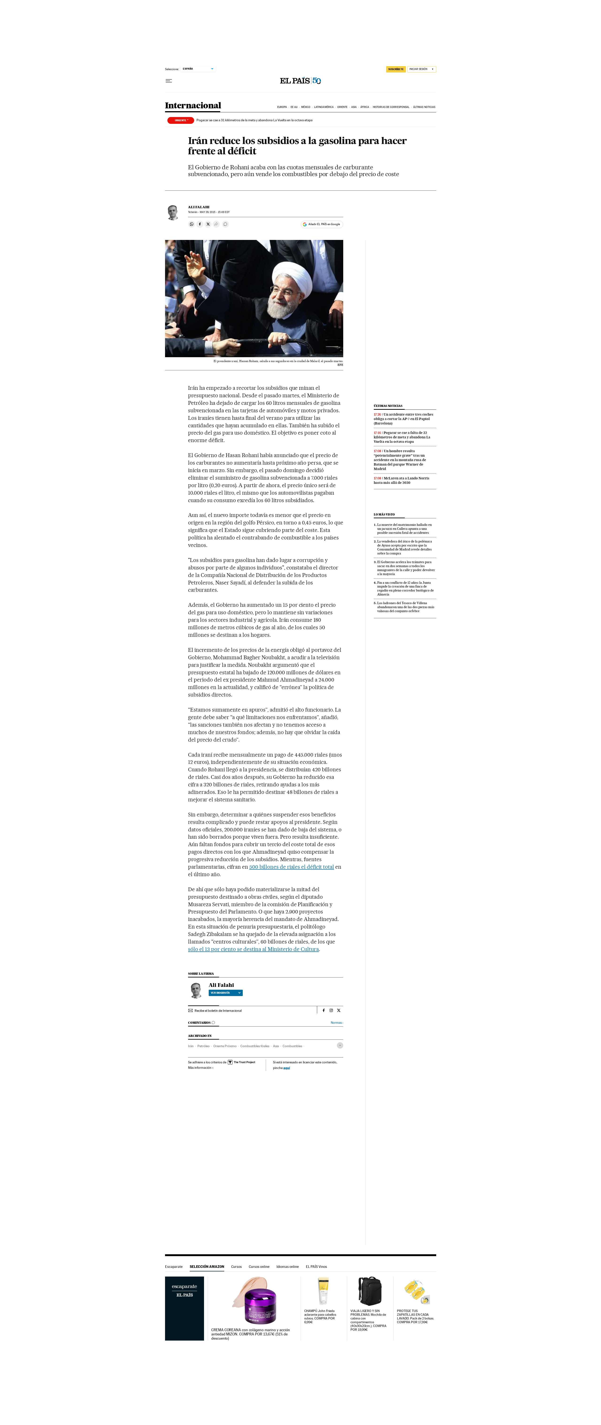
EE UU (294, 107)
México (306, 107)
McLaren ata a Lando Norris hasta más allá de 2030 (401, 480)
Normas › (337, 1022)
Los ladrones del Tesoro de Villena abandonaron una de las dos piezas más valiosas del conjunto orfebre (405, 607)
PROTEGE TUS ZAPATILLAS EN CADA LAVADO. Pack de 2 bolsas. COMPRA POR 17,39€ (415, 1316)
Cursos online (259, 1267)
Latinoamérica (324, 107)
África (364, 107)
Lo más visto (384, 514)
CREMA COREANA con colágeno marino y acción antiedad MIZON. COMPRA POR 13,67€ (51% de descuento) (250, 1334)
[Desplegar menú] (169, 81)
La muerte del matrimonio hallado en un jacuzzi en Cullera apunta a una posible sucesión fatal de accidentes (404, 528)
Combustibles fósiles (254, 1046)
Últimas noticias (424, 107)
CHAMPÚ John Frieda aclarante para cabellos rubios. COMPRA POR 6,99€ (320, 1316)
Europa (282, 107)
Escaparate (174, 1267)
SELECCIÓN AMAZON (207, 1267)
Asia (354, 107)
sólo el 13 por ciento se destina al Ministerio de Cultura (253, 949)
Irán (191, 1046)
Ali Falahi (198, 207)
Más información (200, 1067)
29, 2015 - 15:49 (214, 212)
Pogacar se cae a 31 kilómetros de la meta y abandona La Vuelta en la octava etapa (254, 120)
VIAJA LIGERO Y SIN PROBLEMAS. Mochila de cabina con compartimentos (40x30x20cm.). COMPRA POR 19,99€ (368, 1320)
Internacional (193, 105)
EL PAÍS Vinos (316, 1267)
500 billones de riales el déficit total (291, 867)
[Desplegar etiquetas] (340, 1045)
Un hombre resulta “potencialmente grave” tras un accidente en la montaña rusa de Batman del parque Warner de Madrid (400, 460)
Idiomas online (288, 1267)
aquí (286, 1068)
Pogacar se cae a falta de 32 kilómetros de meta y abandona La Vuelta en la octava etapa (402, 437)
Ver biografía (220, 992)
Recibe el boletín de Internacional (218, 1010)
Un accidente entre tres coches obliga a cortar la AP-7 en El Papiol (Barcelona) (403, 418)
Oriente (342, 107)
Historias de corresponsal (391, 107)
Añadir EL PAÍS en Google (324, 224)
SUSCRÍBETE (396, 69)
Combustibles (292, 1046)
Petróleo (203, 1046)
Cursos (236, 1267)
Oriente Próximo (225, 1046)
